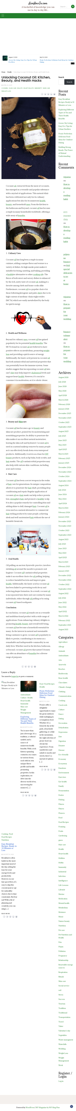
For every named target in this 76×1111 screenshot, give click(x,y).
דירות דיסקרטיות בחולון (67, 215)
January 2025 (63, 463)
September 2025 (64, 427)
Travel (61, 1022)
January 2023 (63, 571)
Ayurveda (62, 664)
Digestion (62, 741)
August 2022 (63, 593)
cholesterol (36, 373)
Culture (23, 698)
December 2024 (64, 467)
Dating (61, 719)
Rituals (61, 977)
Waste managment (65, 1040)
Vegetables (62, 1035)
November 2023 (64, 526)
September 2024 (64, 481)
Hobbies (61, 858)
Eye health (62, 782)
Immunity (38, 88)
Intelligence (63, 881)
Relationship (63, 960)
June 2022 (62, 602)
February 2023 (64, 566)
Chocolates (62, 683)
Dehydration (63, 728)
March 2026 (63, 400)
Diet (60, 737)
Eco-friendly (63, 755)
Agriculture (63, 642)
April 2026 (62, 395)
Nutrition (5, 840)
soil (59, 990)
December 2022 (64, 575)
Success (61, 999)
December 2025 (64, 413)
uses (28, 204)
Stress (60, 995)
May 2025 (62, 445)
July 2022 (62, 598)
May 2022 (62, 607)
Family (61, 786)
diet (39, 293)
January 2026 (63, 409)
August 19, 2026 (8, 854)
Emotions (62, 768)
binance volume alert (66, 335)
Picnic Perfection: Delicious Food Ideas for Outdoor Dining (46, 694)
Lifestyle (61, 890)
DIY (46, 454)
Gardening (62, 836)
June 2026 (62, 386)
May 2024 (62, 499)
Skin (21, 421)
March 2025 (63, 454)
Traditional (62, 1013)
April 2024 (62, 503)
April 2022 (62, 611)
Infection (62, 876)
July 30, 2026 (45, 701)
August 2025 (63, 431)
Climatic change (64, 687)
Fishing (61, 800)
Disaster (61, 746)
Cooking (4, 88)
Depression (62, 732)
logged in (15, 676)
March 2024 (63, 508)
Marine (61, 894)
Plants (60, 947)
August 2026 (63, 377)
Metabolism (63, 908)
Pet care (61, 930)
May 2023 (62, 553)
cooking (36, 274)
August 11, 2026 (27, 727)
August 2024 (63, 485)
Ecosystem (62, 764)
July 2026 (62, 382)
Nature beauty (64, 921)
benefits (21, 215)
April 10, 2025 (7, 85)
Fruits (60, 831)
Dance (61, 714)
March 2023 (63, 562)
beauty (9, 204)
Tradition (62, 1008)
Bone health (63, 678)
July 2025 (62, 436)
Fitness (61, 804)
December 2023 (64, 521)
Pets (60, 942)
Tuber (60, 1026)
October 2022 (63, 584)
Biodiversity (63, 674)
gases (60, 840)
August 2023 (63, 539)
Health (20, 88)
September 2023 (64, 535)
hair (8, 461)
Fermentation (63, 791)
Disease (61, 750)
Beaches (61, 669)
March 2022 (63, 616)
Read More (5, 913)
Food (11, 834)
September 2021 (64, 625)
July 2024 (62, 490)
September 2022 (64, 589)
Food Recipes (6, 837)
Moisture (62, 912)
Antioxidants (25, 695)
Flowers (61, 813)
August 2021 (63, 629)
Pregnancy (62, 956)
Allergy (61, 646)
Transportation (64, 1017)
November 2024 (64, 472)
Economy (62, 759)
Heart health (28, 88)
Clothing (61, 692)
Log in (60, 1081)
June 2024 (62, 494)
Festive (61, 795)
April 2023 (62, 557)
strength (14, 499)
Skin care (46, 88)
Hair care (12, 88)
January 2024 (63, 517)
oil (15, 186)
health (42, 200)
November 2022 (64, 580)
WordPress (30, 1107)
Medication (62, 899)
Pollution (62, 951)
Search (61, 77)
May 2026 (62, 391)
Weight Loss (6, 91)
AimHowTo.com (38, 3)
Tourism (61, 1004)
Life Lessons (63, 885)
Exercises (62, 777)
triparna (67, 177)
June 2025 (62, 440)
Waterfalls (62, 1044)
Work (60, 1065)
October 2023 (63, 530)
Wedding (62, 1049)
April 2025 (62, 449)
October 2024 (63, 476)
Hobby (61, 863)
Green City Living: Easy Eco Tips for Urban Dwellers (65, 126)
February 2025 (64, 458)
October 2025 (63, 422)
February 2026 (64, 404)
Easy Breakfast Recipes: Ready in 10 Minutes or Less (9, 847)
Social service (63, 986)
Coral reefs (62, 705)
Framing (61, 827)
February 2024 (64, 512)
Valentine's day (64, 1031)
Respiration (62, 972)
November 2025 (64, 418)
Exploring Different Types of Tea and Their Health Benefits (28, 720)
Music (60, 917)
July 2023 (62, 544)
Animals (61, 651)
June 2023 (62, 548)
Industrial (62, 872)
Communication (64, 696)
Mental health (63, 903)
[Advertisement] (38, 32)
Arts (60, 660)
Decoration (62, 723)
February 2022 (64, 620)
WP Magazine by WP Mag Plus (48, 1107)
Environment (63, 773)
